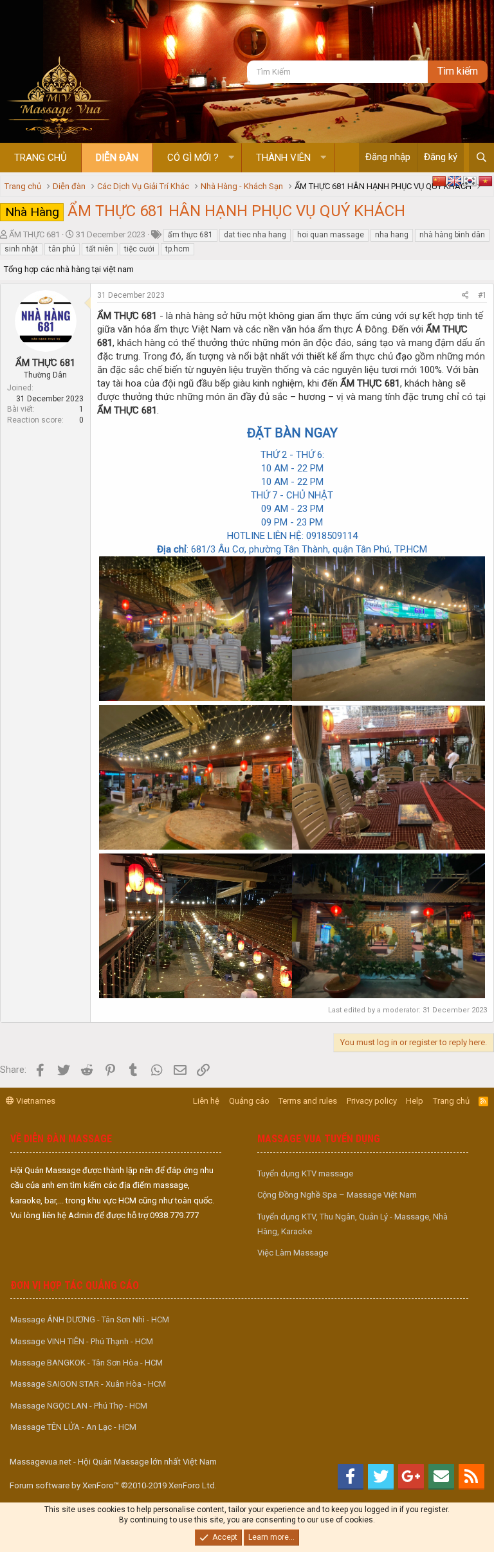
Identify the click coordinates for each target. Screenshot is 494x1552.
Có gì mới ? (193, 157)
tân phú (62, 248)
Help (414, 1101)
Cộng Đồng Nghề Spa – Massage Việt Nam (337, 1195)
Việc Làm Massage (292, 1252)
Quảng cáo (249, 1101)
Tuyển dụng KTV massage (305, 1173)
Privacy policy (372, 1101)
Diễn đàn (117, 157)
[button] (231, 157)
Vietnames (34, 1101)
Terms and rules (308, 1101)
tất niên (99, 248)
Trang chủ (40, 157)
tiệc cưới (139, 248)
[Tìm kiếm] (481, 157)
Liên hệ (206, 1101)
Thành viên (283, 157)
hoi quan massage (330, 234)
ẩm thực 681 (190, 234)
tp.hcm (177, 248)
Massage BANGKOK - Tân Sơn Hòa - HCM (86, 1362)
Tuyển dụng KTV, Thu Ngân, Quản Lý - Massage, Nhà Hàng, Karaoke (352, 1224)
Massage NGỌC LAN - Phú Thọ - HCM (78, 1405)
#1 (482, 295)
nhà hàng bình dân (452, 234)
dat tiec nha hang (255, 234)
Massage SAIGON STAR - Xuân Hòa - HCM (88, 1384)
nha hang (391, 234)
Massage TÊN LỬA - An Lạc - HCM (73, 1427)
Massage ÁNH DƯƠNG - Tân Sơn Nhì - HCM (89, 1319)
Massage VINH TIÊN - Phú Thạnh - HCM (81, 1341)
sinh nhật (21, 248)
